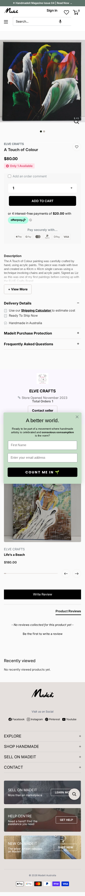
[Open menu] (6, 21)
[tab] (68, 612)
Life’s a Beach (14, 555)
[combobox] (42, 21)
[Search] (76, 21)
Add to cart (43, 201)
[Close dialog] (77, 417)
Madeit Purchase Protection (28, 333)
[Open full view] (78, 121)
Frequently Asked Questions (28, 344)
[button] (60, 21)
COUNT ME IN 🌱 (42, 472)
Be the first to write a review (42, 634)
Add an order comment (29, 176)
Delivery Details (17, 303)
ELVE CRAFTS (42, 391)
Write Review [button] (42, 594)
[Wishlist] (76, 146)
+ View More (17, 289)
